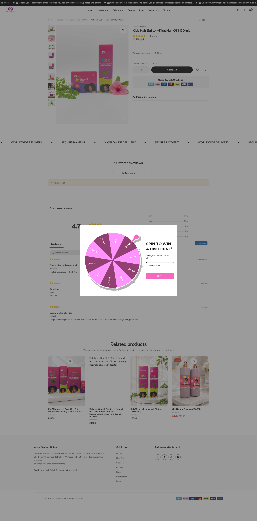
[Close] (173, 228)
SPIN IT (160, 276)
